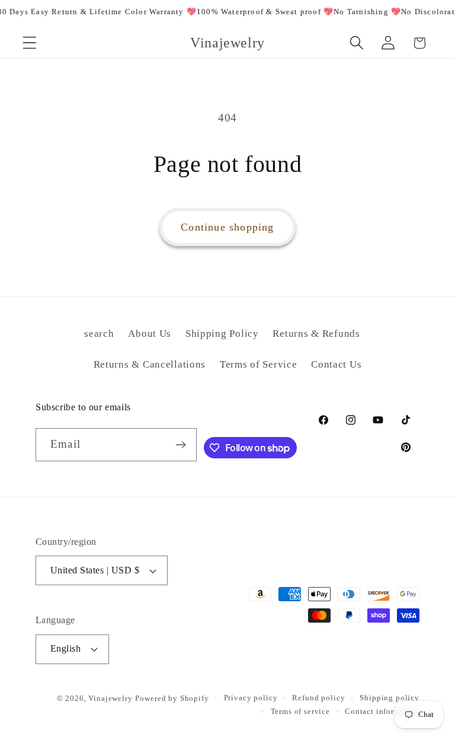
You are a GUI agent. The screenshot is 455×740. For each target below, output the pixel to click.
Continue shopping (227, 227)
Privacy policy (251, 697)
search (99, 333)
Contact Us (336, 364)
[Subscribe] (180, 444)
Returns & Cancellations (150, 364)
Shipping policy (389, 697)
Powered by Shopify (172, 698)
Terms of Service (258, 364)
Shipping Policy (222, 333)
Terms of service (300, 711)
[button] (30, 43)
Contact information (382, 711)
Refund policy (318, 697)
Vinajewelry (110, 698)
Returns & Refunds (316, 333)
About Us (149, 333)
